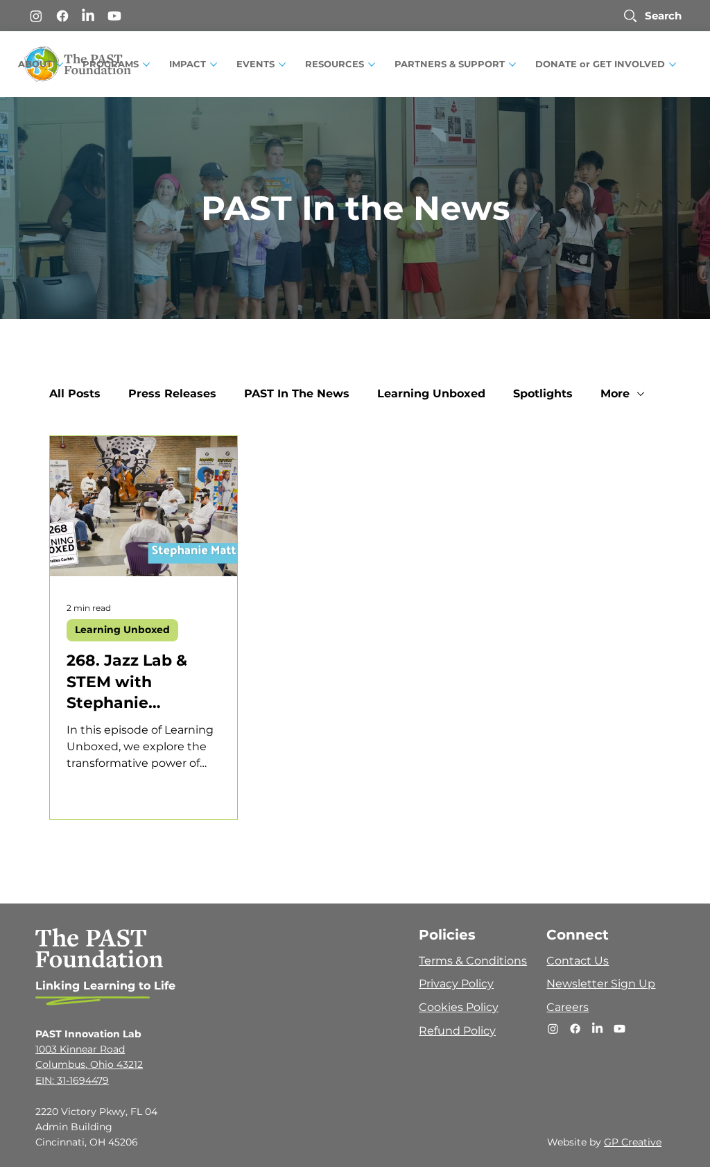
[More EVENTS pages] (282, 64)
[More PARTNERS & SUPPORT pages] (512, 64)
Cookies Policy (459, 1007)
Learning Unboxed (431, 393)
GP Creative (632, 1142)
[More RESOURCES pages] (371, 64)
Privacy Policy (456, 983)
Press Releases (172, 393)
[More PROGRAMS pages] (146, 64)
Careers (567, 1007)
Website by (575, 1142)
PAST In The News (296, 393)
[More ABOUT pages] (59, 64)
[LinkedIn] (88, 16)
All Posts (75, 393)
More (615, 393)
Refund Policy (457, 1030)
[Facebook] (62, 16)
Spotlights (543, 393)
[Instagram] (36, 16)
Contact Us (577, 960)
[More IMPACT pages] (213, 64)
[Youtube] (114, 16)
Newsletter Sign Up (600, 983)
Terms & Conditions (473, 960)
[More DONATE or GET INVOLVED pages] (672, 64)
